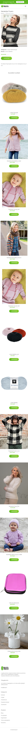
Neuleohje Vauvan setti (14, 209)
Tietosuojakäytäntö (5, 720)
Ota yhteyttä (4, 715)
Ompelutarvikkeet (5, 702)
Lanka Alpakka (14, 402)
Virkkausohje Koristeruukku (14, 651)
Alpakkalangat (13, 49)
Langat (8, 49)
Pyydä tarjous (20, 1)
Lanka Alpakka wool (14, 354)
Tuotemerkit (3, 704)
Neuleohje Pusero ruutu (14, 451)
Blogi (2, 713)
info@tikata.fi (4, 687)
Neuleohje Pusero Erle (14, 506)
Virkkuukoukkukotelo (14, 603)
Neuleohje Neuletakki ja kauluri (14, 257)
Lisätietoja (6, 58)
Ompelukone (4, 699)
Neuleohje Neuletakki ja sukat (14, 161)
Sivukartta (3, 722)
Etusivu (2, 13)
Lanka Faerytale (14, 112)
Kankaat (3, 695)
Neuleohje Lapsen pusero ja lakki (14, 554)
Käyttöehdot (4, 717)
